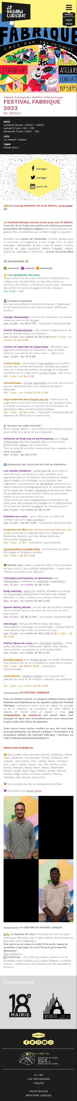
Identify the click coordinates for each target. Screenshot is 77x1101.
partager (42, 168)
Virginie (34, 659)
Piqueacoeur (11, 581)
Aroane (34, 320)
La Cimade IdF (42, 470)
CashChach (59, 581)
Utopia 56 (41, 490)
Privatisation (38, 1091)
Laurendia (42, 581)
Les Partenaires (38, 1079)
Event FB (41, 186)
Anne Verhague (12, 451)
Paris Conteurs (35, 519)
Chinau (24, 445)
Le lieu (38, 1074)
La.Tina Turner (47, 372)
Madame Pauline (32, 676)
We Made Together (51, 643)
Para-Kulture (46, 363)
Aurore (28, 591)
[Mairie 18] (20, 1005)
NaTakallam (47, 483)
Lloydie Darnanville (35, 383)
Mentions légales (38, 1095)
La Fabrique (38, 1035)
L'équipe (38, 1083)
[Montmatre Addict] (56, 1005)
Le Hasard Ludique (16, 12)
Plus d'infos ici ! (13, 953)
